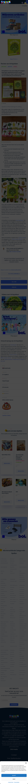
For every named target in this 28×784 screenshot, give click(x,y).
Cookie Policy (10, 782)
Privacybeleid (16, 782)
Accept (14, 775)
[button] (26, 763)
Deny (14, 779)
